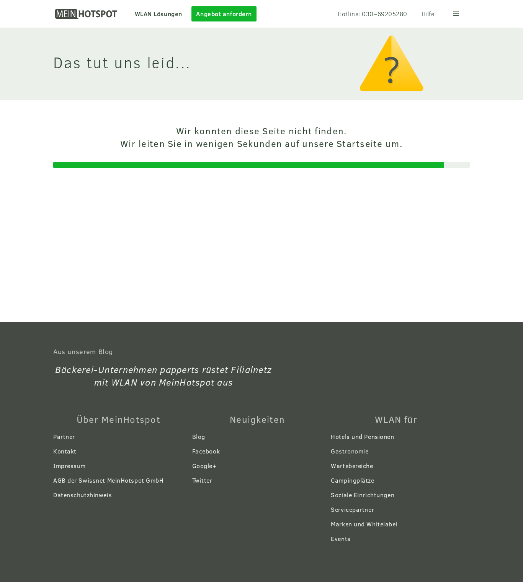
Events (340, 538)
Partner (64, 436)
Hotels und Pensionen (362, 436)
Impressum (69, 466)
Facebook (206, 451)
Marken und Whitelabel (364, 524)
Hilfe (428, 14)
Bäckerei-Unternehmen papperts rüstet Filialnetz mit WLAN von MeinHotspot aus (163, 375)
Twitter (202, 480)
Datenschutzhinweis (82, 495)
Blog (198, 436)
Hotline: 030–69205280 (372, 14)
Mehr (456, 14)
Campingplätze (352, 480)
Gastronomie (349, 451)
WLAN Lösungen (158, 14)
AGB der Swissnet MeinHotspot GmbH (108, 480)
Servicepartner (352, 509)
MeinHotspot (87, 14)
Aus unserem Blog (83, 351)
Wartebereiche (352, 466)
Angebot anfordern (224, 14)
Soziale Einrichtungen (362, 495)
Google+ (204, 466)
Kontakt (65, 451)
